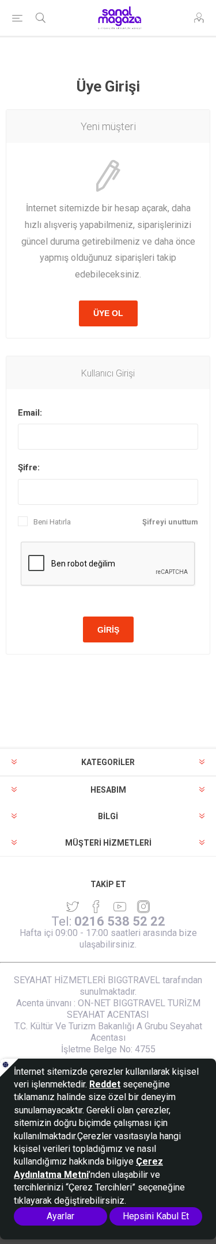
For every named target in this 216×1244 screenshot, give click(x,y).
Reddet (104, 1084)
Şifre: (29, 467)
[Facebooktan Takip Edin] (96, 906)
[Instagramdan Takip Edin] (120, 906)
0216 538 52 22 (119, 921)
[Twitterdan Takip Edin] (72, 906)
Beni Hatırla (52, 522)
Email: (30, 413)
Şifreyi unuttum (170, 522)
